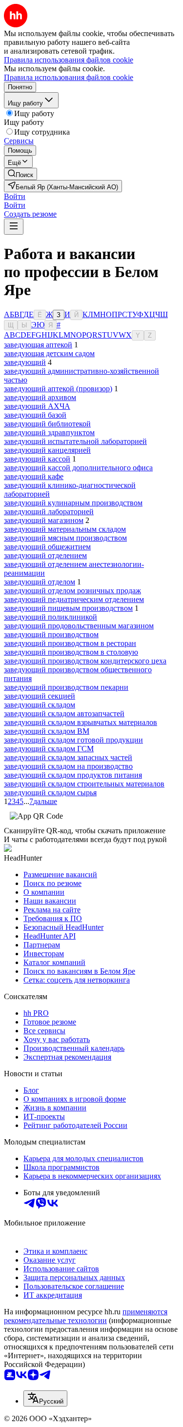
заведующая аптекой (38, 345)
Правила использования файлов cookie (68, 77)
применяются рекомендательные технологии (85, 1316)
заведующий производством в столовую (71, 652)
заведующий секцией (39, 696)
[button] (14, 196)
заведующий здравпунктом (49, 432)
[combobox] (45, 1398)
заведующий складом (39, 705)
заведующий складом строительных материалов (84, 784)
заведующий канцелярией (47, 450)
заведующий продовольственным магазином (79, 626)
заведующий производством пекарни (66, 687)
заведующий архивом (40, 397)
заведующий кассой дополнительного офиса (78, 467)
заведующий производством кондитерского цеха (85, 661)
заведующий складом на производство (68, 766)
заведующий (25, 362)
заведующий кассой (37, 459)
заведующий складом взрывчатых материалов (80, 722)
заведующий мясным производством (65, 538)
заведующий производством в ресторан (70, 643)
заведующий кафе (33, 476)
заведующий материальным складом (65, 529)
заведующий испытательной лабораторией (75, 441)
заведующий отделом (39, 582)
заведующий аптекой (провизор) (58, 388)
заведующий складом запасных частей (68, 757)
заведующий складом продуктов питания (73, 775)
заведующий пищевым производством (68, 608)
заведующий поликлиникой (50, 617)
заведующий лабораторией (49, 511)
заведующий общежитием (47, 547)
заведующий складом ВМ (46, 731)
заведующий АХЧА (37, 406)
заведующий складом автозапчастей (64, 713)
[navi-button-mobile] (13, 227)
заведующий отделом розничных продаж (72, 590)
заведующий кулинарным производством (73, 503)
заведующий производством (51, 634)
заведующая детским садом (49, 353)
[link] (20, 174)
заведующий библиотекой (47, 424)
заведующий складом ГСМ (49, 748)
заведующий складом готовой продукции (73, 740)
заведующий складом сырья (50, 792)
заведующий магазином (43, 520)
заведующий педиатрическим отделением (74, 599)
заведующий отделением (45, 555)
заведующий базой (35, 415)
